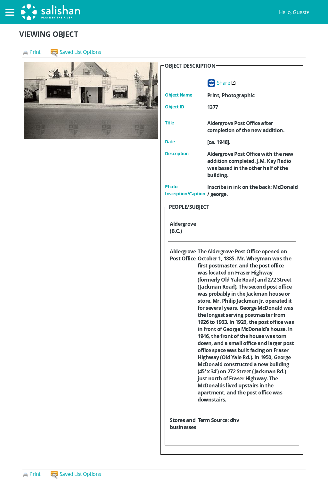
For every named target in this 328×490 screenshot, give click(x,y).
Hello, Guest (293, 12)
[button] (36, 51)
